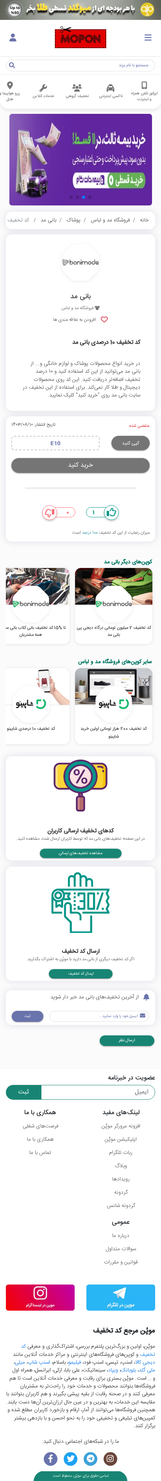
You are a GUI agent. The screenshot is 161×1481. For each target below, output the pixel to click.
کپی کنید (130, 443)
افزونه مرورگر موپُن (121, 1126)
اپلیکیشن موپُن (121, 1139)
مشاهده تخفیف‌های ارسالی (80, 853)
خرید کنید (80, 465)
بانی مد (48, 220)
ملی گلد (147, 1370)
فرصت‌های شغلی (40, 1126)
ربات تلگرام (120, 1152)
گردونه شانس (121, 1205)
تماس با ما (40, 1152)
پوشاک (73, 220)
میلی (20, 1362)
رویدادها (121, 1179)
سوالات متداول (121, 1249)
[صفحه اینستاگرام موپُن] (110, 1459)
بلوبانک (128, 1370)
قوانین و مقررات (121, 1262)
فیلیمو (74, 1362)
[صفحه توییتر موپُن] (70, 1459)
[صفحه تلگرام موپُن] (90, 1459)
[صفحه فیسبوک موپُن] (51, 1459)
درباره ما (120, 1236)
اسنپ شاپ (39, 1362)
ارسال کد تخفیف (80, 974)
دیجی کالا (145, 1362)
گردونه (121, 1192)
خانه (144, 220)
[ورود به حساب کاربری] (12, 38)
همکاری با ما (40, 1139)
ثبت (27, 1016)
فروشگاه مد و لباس (110, 220)
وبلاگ (121, 1166)
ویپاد (113, 1370)
